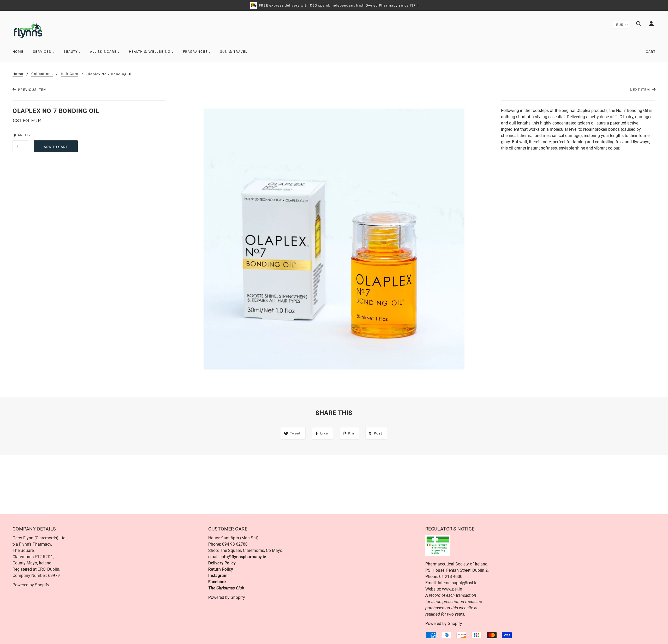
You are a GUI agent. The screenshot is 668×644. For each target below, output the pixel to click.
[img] (639, 24)
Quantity (20, 135)
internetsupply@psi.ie (457, 582)
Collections (42, 74)
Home (18, 74)
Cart (650, 51)
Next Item (640, 89)
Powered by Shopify (31, 584)
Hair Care (69, 74)
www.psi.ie (452, 589)
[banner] (28, 29)
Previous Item (32, 89)
